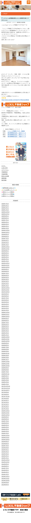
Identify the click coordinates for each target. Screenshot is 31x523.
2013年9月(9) (5, 482)
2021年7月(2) (5, 298)
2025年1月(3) (5, 228)
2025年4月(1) (5, 222)
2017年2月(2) (5, 406)
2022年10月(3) (5, 267)
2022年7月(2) (5, 273)
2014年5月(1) (5, 470)
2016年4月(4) (5, 427)
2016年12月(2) (5, 411)
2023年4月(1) (5, 257)
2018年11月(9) (5, 363)
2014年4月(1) (5, 472)
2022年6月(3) (5, 275)
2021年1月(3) (5, 310)
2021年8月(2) (5, 296)
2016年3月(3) (5, 429)
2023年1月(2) (5, 261)
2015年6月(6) (5, 447)
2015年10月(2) (5, 439)
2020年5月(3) (5, 327)
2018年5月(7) (5, 376)
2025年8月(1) (5, 218)
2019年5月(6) (5, 351)
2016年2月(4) (5, 431)
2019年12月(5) (5, 337)
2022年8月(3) (5, 271)
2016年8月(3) (5, 419)
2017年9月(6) (5, 392)
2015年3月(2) (5, 454)
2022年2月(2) (5, 283)
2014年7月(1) (5, 468)
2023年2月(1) (5, 259)
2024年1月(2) (5, 245)
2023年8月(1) (5, 251)
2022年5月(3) (5, 277)
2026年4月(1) (5, 206)
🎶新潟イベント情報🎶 (8, 196)
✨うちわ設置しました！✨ (9, 190)
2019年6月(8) (5, 349)
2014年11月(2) (5, 462)
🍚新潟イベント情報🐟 (8, 194)
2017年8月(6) (5, 394)
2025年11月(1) (5, 214)
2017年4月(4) (5, 402)
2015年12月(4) (5, 435)
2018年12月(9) (5, 361)
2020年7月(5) (5, 322)
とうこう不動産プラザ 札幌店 (16, 131)
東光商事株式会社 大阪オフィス (17, 136)
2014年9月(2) (5, 464)
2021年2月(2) (5, 308)
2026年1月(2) (5, 210)
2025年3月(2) (5, 224)
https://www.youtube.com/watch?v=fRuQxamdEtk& (15, 100)
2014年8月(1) (5, 466)
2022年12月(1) (5, 263)
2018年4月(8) (5, 378)
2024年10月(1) (5, 232)
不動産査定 (5, 172)
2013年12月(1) (5, 476)
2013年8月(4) (5, 484)
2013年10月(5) (5, 480)
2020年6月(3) (5, 324)
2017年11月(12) (6, 388)
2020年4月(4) (5, 329)
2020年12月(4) (5, 312)
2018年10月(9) (5, 365)
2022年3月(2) (5, 281)
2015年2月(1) (5, 456)
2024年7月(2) (5, 238)
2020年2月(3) (5, 333)
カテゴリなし (5, 170)
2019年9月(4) (5, 343)
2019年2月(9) (5, 357)
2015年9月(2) (5, 441)
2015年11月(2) (5, 437)
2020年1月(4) (5, 335)
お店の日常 (5, 168)
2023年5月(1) (5, 255)
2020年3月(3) (5, 331)
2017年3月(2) (5, 404)
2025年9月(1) (5, 216)
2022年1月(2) (5, 286)
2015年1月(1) (5, 458)
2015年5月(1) (5, 450)
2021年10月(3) (5, 292)
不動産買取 (5, 174)
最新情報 (19, 22)
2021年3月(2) (5, 306)
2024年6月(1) (5, 240)
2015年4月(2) (5, 452)
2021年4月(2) (5, 304)
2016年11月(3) (5, 413)
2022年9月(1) (5, 269)
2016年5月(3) (5, 425)
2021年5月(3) (5, 302)
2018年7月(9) (5, 372)
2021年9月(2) (5, 294)
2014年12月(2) (5, 460)
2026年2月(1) (5, 208)
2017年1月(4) (5, 409)
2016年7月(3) (5, 421)
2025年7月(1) (5, 220)
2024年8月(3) (5, 236)
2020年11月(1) (5, 314)
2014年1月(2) (5, 474)
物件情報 (23, 22)
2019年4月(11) (5, 353)
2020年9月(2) (5, 318)
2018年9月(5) (5, 368)
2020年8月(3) (5, 320)
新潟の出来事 (5, 176)
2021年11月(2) (5, 290)
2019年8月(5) (5, 345)
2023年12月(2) (5, 247)
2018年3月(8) (5, 380)
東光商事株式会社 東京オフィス (17, 134)
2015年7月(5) (5, 445)
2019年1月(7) (5, 359)
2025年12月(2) (5, 212)
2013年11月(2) (5, 478)
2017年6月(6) (5, 398)
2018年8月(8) (5, 370)
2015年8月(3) (5, 443)
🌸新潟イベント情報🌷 (8, 192)
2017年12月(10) (6, 386)
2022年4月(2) (5, 279)
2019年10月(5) (5, 341)
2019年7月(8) (5, 347)
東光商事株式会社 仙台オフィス (17, 133)
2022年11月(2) (5, 265)
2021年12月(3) (5, 288)
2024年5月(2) (5, 242)
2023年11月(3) (5, 249)
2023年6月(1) (5, 253)
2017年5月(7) (5, 400)
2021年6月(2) (5, 300)
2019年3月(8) (5, 355)
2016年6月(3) (5, 423)
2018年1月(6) (5, 384)
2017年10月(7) (5, 390)
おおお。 (4, 166)
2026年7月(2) (5, 204)
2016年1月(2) (5, 433)
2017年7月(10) (5, 396)
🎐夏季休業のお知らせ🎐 (9, 188)
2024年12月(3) (5, 230)
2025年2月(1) (5, 226)
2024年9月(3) (5, 234)
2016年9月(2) (5, 417)
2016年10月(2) (5, 415)
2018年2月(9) (5, 382)
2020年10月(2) (5, 316)
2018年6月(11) (5, 374)
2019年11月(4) (5, 339)
